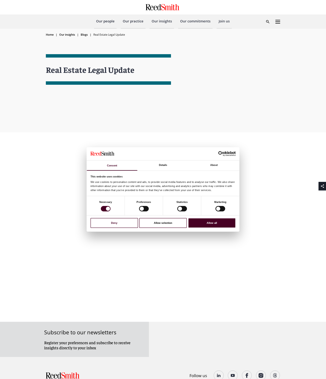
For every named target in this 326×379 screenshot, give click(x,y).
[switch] (144, 208)
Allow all (212, 222)
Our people (105, 21)
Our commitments (195, 21)
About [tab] (214, 165)
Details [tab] (163, 165)
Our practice (133, 21)
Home (50, 35)
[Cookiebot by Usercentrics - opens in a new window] (221, 153)
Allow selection (163, 222)
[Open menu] (277, 22)
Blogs (84, 35)
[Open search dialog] (268, 22)
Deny (114, 222)
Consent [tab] (112, 165)
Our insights (162, 21)
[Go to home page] (163, 7)
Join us (224, 21)
